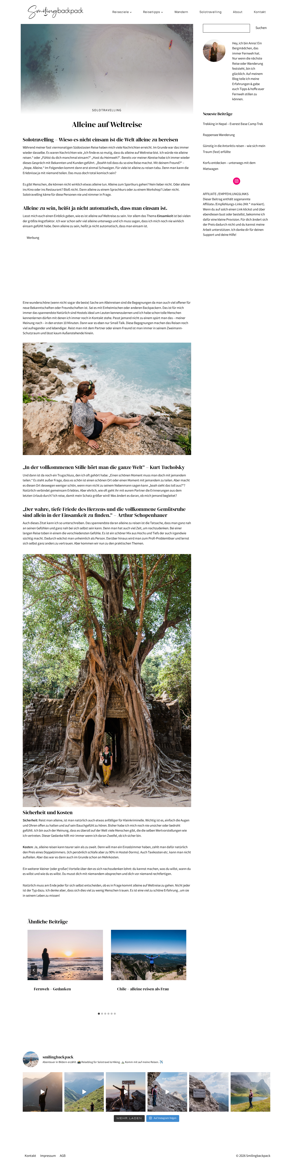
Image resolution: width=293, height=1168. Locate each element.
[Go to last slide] (34, 970)
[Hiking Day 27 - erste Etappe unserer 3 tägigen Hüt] (250, 1092)
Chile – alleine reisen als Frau (143, 989)
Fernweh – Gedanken (52, 989)
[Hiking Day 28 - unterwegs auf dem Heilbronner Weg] (209, 1092)
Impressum (48, 1156)
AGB (63, 1156)
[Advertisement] (107, 268)
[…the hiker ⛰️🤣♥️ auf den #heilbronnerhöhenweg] (167, 1092)
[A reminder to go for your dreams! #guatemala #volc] (126, 1092)
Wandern (181, 12)
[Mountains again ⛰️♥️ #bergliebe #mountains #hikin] (84, 1092)
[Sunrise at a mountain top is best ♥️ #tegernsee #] (42, 1092)
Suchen (261, 28)
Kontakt (260, 12)
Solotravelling (211, 12)
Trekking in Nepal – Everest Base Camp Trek (233, 124)
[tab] (99, 1014)
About (238, 12)
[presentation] (65, 955)
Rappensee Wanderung (219, 135)
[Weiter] (180, 970)
